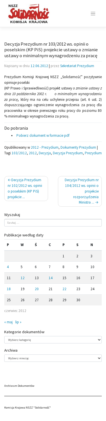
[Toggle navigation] (93, 13)
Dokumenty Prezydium (78, 147)
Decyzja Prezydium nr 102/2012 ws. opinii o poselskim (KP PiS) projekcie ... (25, 188)
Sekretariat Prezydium (77, 65)
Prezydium (93, 153)
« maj (8, 322)
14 (51, 277)
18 (9, 289)
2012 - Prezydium (45, 147)
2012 (33, 153)
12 (23, 277)
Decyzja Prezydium (68, 153)
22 (64, 289)
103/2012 (19, 153)
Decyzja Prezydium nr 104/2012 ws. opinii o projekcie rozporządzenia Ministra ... (82, 191)
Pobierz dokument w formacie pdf (42, 135)
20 (37, 289)
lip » (18, 322)
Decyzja (45, 153)
